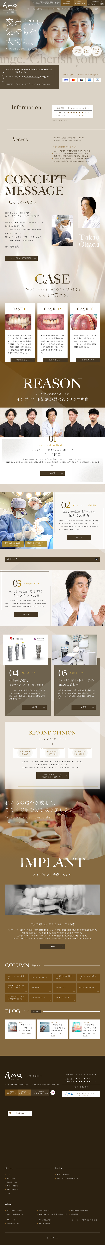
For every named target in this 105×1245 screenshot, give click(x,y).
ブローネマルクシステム (45, 1210)
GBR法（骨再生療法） (45, 1220)
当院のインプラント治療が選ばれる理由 (68, 1178)
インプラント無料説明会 (43, 70)
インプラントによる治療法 (14, 1210)
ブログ (8, 1193)
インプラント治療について (64, 1174)
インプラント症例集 (44, 1223)
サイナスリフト (11, 1220)
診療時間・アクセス (12, 1182)
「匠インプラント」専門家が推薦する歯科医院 (84, 1220)
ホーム (8, 1174)
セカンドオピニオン (12, 1189)
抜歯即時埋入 (74, 1214)
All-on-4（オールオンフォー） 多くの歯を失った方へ (53, 1215)
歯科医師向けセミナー (13, 1223)
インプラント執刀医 (12, 1185)
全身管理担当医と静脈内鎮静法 (79, 1210)
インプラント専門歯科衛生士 (15, 1214)
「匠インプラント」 (32, 77)
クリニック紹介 (11, 1178)
